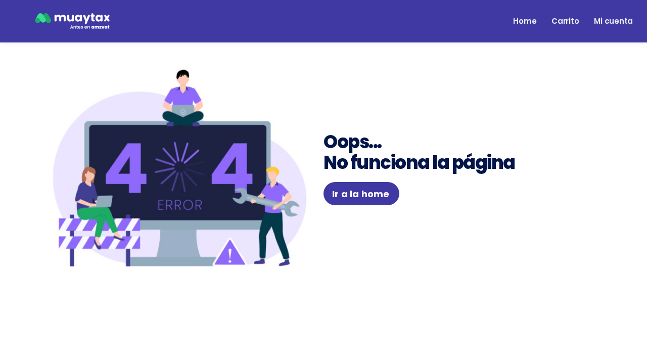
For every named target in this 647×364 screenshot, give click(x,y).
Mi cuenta (613, 21)
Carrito (565, 21)
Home (524, 21)
